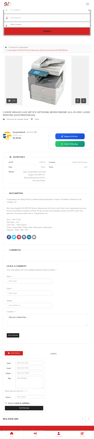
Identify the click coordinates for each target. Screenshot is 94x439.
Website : (10, 301)
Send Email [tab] (15, 353)
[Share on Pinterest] (19, 237)
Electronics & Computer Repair (19, 47)
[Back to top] (86, 424)
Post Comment (13, 335)
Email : (10, 289)
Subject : (9, 373)
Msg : (10, 378)
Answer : (9, 397)
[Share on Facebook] (9, 237)
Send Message (24, 408)
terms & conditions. (22, 403)
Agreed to (19, 403)
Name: (10, 276)
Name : (9, 363)
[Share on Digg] (29, 237)
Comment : (11, 312)
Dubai (37, 119)
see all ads (17, 138)
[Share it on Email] (34, 237)
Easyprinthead (19, 132)
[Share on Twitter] (14, 237)
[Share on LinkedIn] (24, 237)
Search (47, 31)
